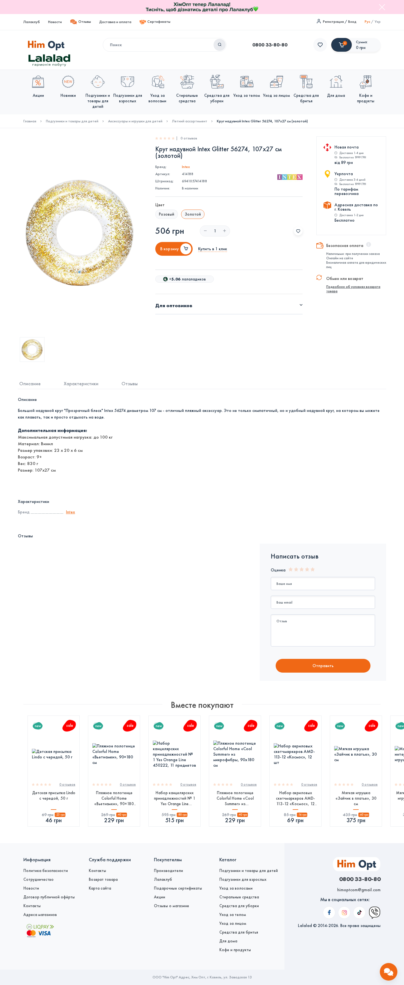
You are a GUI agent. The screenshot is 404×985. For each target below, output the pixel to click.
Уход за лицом (232, 923)
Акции (159, 897)
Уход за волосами (236, 888)
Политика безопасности (45, 870)
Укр (378, 21)
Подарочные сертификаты (178, 888)
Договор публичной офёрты (49, 897)
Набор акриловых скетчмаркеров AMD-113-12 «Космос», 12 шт (295, 798)
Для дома (228, 941)
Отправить (323, 665)
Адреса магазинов (40, 914)
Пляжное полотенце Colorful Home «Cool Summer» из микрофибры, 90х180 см (235, 798)
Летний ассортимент (189, 121)
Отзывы (84, 21)
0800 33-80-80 (269, 45)
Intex (186, 166)
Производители (168, 870)
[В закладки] (298, 231)
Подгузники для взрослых (242, 879)
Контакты (32, 905)
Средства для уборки (239, 905)
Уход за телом (232, 914)
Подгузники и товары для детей (72, 121)
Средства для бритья (238, 932)
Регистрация (333, 21)
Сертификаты (158, 21)
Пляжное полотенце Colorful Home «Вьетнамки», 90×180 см (114, 798)
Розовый (166, 214)
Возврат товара (103, 879)
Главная (29, 121)
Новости (55, 22)
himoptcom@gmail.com (359, 889)
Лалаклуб (31, 22)
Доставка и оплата (115, 22)
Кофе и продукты (235, 949)
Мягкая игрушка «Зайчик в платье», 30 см (356, 798)
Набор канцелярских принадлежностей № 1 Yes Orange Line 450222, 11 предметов (174, 798)
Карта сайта (100, 888)
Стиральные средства (239, 897)
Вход (352, 21)
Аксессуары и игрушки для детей (135, 121)
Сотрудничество (38, 879)
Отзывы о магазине (171, 905)
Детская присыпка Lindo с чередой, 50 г (53, 795)
